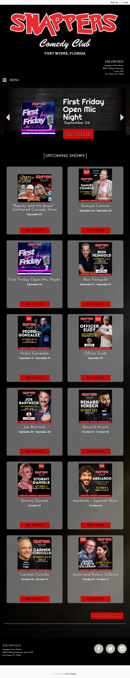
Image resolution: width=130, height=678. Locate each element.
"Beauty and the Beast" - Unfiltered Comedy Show (34, 208)
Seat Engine (71, 674)
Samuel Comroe (95, 206)
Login (125, 2)
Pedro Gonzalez (34, 354)
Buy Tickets (78, 133)
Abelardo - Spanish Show (95, 501)
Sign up (114, 2)
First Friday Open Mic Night (35, 280)
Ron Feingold (95, 280)
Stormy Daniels (34, 501)
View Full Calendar (107, 615)
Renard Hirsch (96, 427)
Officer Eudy (95, 354)
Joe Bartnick (35, 427)
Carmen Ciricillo (34, 575)
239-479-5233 (114, 61)
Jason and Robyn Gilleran (95, 575)
